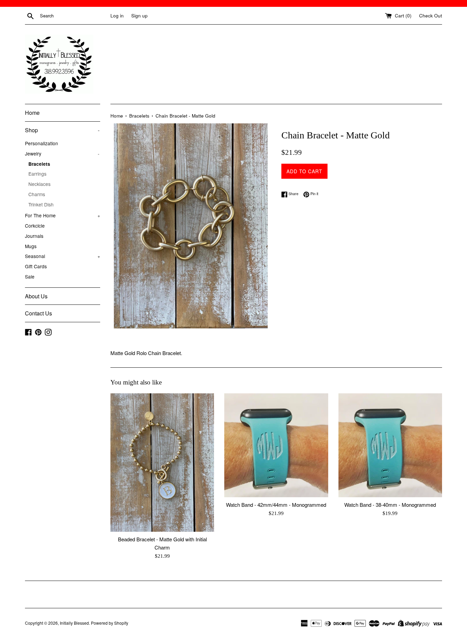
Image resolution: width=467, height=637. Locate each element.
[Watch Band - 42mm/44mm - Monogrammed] (276, 445)
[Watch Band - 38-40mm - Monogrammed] (390, 445)
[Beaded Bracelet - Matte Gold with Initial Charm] (162, 462)
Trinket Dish (41, 204)
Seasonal (62, 256)
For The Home (62, 215)
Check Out (430, 15)
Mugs (31, 246)
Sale (30, 276)
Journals (34, 235)
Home (32, 113)
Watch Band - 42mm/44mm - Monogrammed (276, 504)
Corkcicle (35, 225)
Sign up (139, 15)
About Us (36, 296)
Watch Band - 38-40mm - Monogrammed (390, 504)
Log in (117, 15)
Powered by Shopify (109, 623)
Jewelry (62, 153)
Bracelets (39, 164)
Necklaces (39, 183)
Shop (62, 130)
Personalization (41, 143)
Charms (36, 194)
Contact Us (38, 313)
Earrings (37, 173)
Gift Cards (36, 266)
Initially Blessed (74, 623)
